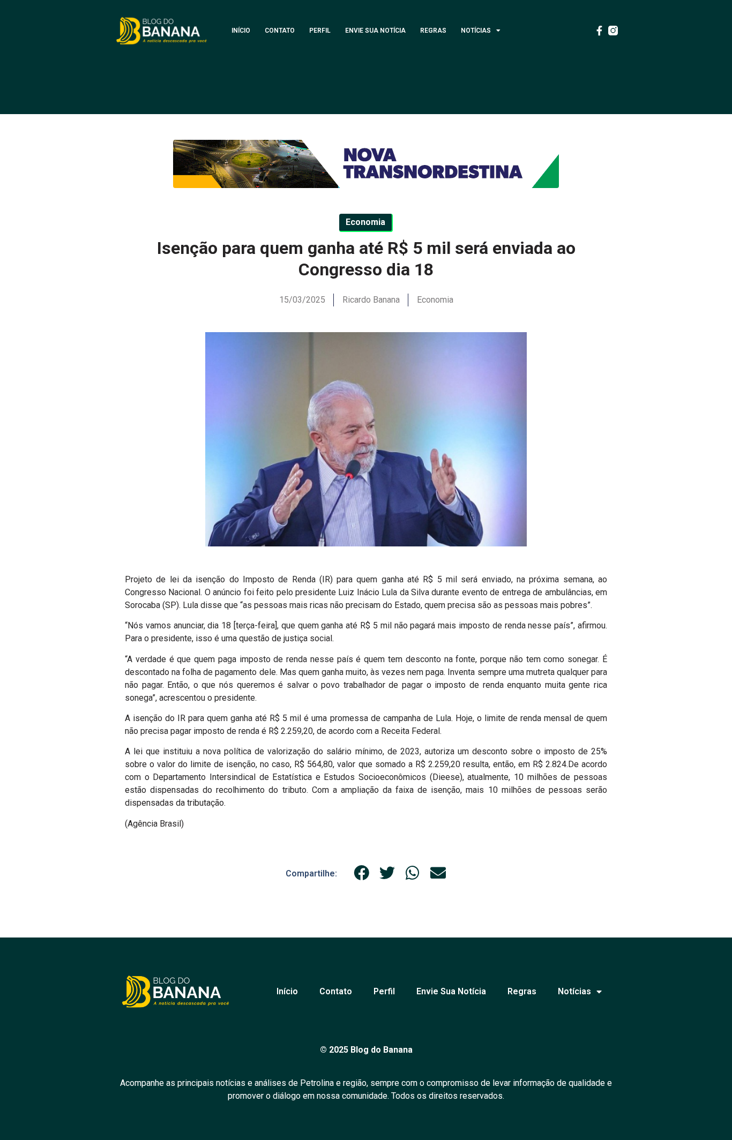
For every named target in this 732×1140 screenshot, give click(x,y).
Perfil (320, 30)
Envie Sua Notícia (375, 30)
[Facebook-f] (599, 30)
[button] (361, 873)
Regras (433, 30)
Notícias (476, 30)
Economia (435, 300)
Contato (280, 30)
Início (240, 30)
